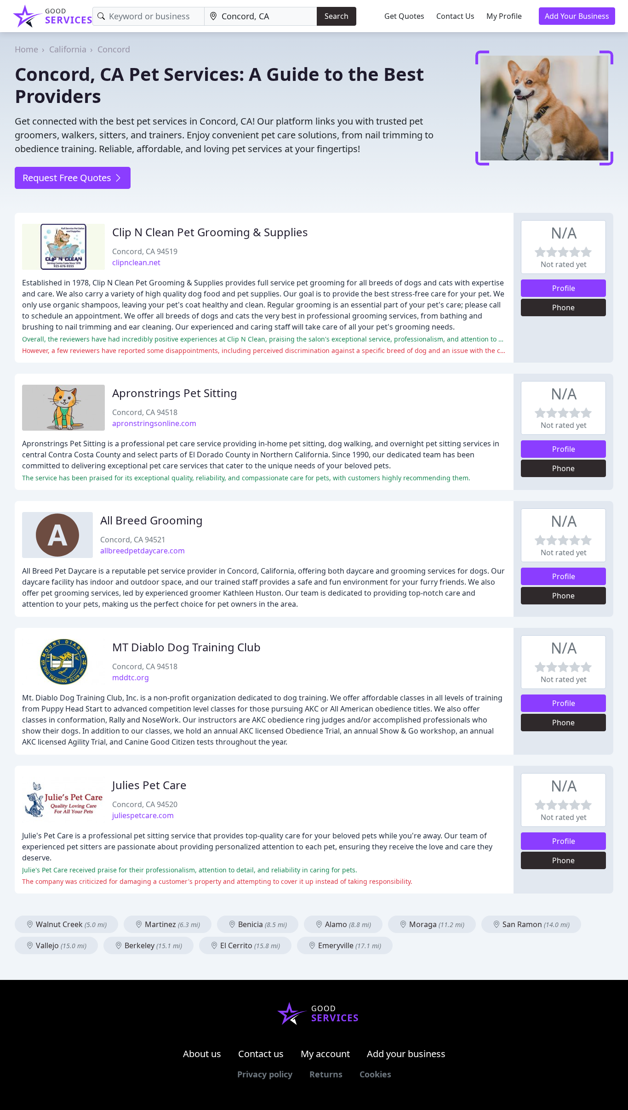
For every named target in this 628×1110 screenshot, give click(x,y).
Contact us (261, 1053)
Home (26, 49)
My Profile (504, 16)
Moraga (435, 924)
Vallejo (60, 945)
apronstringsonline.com (154, 423)
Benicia (261, 924)
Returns (326, 1074)
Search (336, 16)
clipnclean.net (136, 262)
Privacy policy (264, 1074)
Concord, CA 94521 (133, 540)
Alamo (347, 924)
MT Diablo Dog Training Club (186, 647)
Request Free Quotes (68, 177)
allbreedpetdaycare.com (142, 551)
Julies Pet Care (149, 784)
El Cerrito (249, 945)
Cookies (375, 1074)
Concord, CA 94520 (144, 804)
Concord (113, 49)
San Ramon (535, 924)
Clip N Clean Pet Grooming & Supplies (210, 231)
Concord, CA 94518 (144, 412)
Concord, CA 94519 (144, 251)
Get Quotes (404, 16)
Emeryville (348, 945)
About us (202, 1053)
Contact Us (455, 16)
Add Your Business (577, 16)
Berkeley (152, 945)
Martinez (171, 924)
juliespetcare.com (143, 815)
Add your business (406, 1053)
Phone (563, 307)
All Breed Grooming (151, 520)
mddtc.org (130, 677)
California (67, 49)
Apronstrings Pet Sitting (174, 392)
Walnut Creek (70, 924)
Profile (563, 288)
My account (325, 1053)
